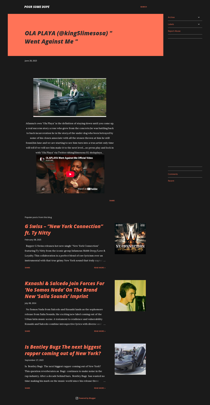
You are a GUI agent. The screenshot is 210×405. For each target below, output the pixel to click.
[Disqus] (184, 70)
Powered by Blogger (87, 398)
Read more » (99, 267)
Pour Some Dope (36, 7)
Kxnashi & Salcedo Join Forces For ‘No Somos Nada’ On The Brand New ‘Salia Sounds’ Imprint (64, 290)
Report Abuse (174, 31)
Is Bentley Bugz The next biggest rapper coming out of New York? (63, 350)
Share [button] (112, 200)
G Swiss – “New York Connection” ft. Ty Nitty (64, 229)
